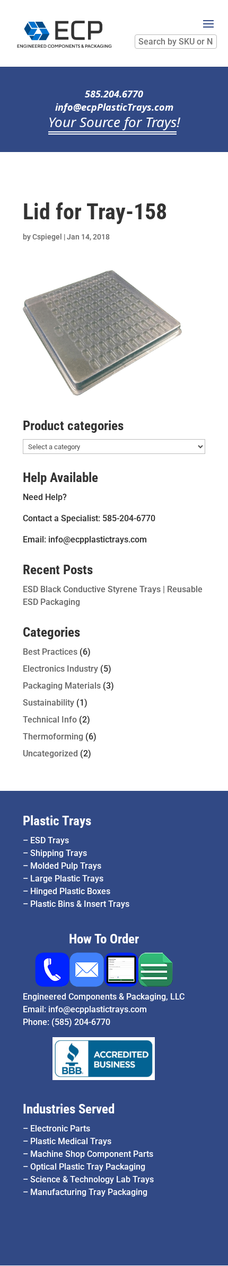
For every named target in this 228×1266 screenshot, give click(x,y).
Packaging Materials (62, 686)
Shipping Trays (58, 853)
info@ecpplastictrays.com (97, 1009)
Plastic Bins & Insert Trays (79, 904)
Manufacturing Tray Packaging (88, 1192)
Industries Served (69, 1109)
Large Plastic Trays (66, 878)
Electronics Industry (60, 669)
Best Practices (50, 652)
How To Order (104, 939)
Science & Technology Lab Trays (92, 1179)
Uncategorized (50, 753)
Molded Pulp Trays (65, 866)
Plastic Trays (57, 820)
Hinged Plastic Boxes (70, 891)
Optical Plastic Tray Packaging (87, 1167)
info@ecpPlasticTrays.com (114, 107)
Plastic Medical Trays (70, 1141)
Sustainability (48, 703)
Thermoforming (53, 737)
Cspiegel (47, 237)
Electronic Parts (60, 1129)
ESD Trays (49, 840)
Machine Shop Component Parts (91, 1154)
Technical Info (50, 720)
